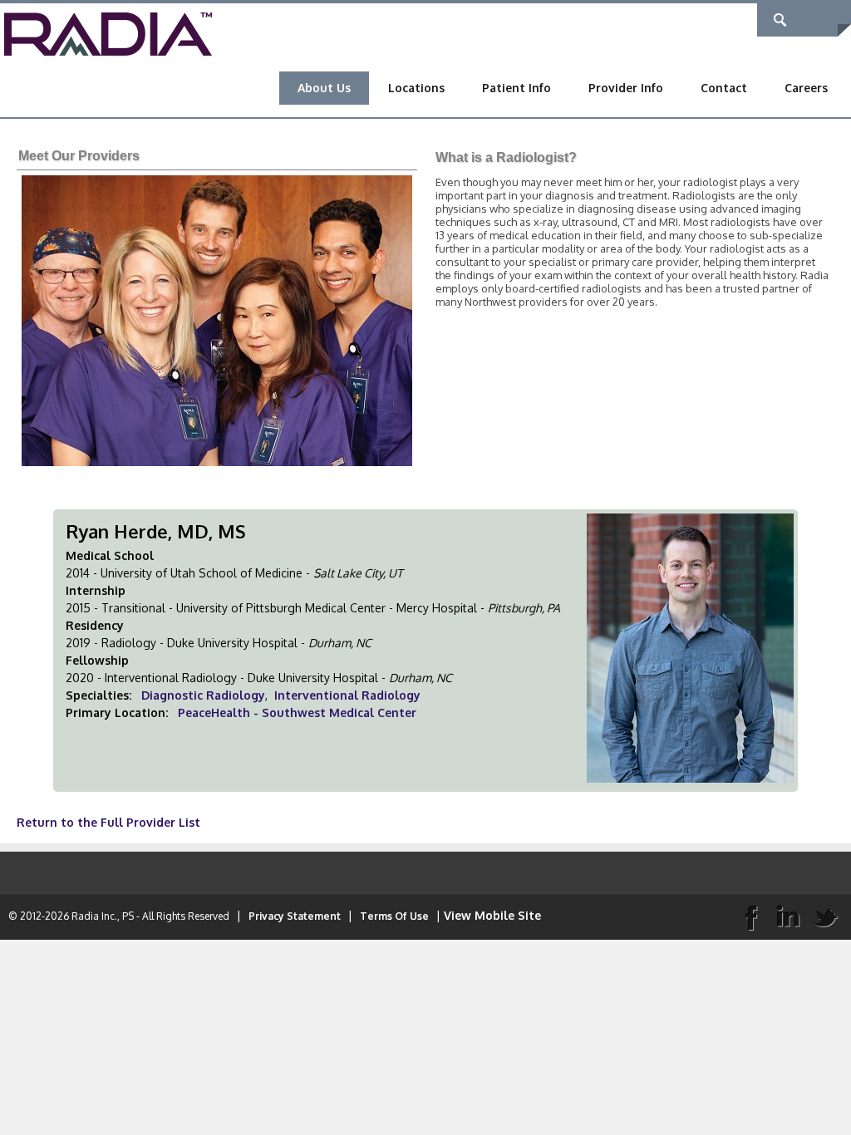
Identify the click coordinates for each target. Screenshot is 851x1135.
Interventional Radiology (347, 695)
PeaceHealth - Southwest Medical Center (297, 712)
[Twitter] (825, 916)
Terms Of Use (394, 916)
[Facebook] (750, 916)
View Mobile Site (492, 915)
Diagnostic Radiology (203, 695)
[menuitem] (324, 88)
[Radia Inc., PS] (108, 33)
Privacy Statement (294, 916)
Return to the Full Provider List (108, 822)
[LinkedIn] (787, 916)
